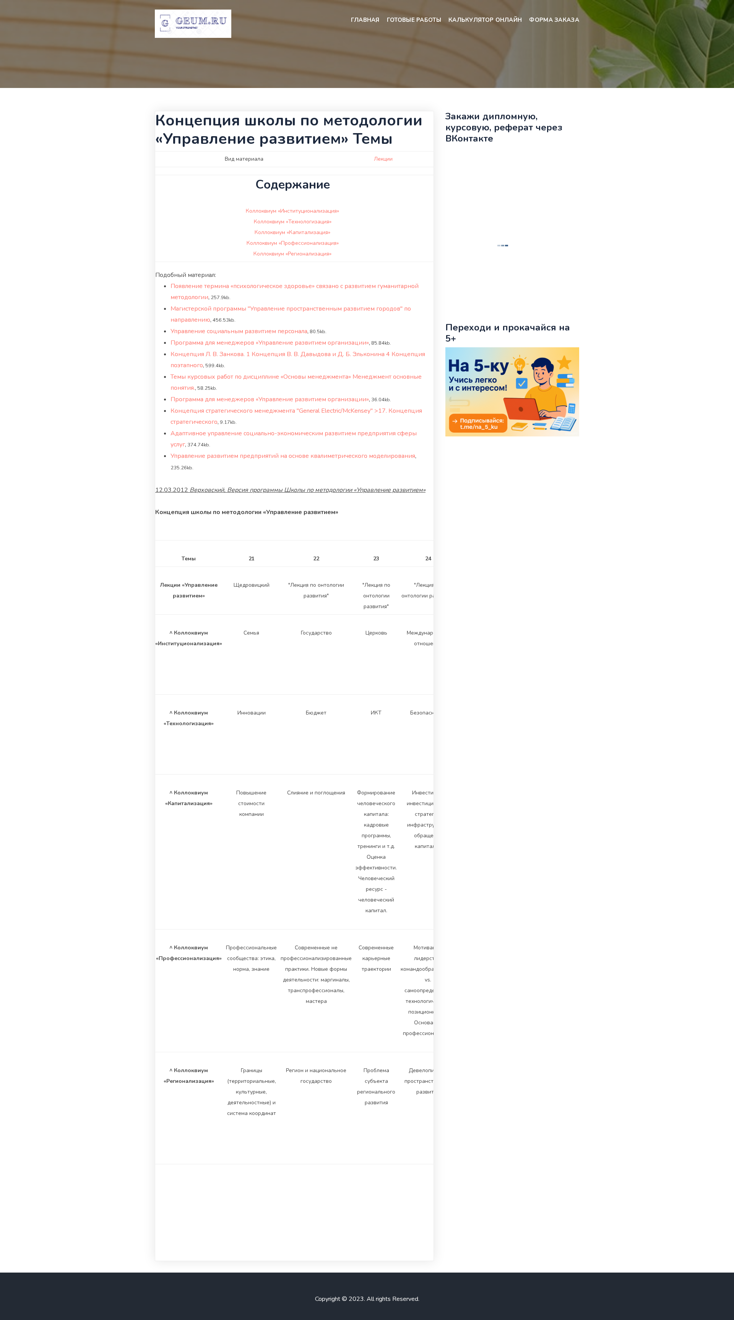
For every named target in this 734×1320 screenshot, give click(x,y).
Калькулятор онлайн (485, 20)
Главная (365, 20)
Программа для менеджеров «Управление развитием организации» (270, 343)
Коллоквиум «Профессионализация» (293, 243)
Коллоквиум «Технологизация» (292, 221)
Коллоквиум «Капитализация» (292, 232)
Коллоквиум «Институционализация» (292, 211)
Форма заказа (554, 20)
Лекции (383, 159)
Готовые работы (414, 20)
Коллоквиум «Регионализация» (292, 253)
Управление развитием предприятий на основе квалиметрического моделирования (293, 456)
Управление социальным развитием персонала (239, 331)
